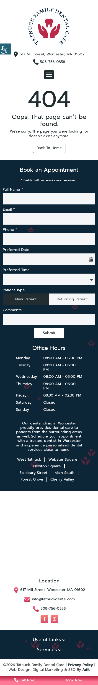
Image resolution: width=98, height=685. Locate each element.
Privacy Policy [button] (80, 665)
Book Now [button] (74, 680)
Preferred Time (16, 270)
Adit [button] (86, 669)
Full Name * (13, 189)
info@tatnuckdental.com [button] (53, 599)
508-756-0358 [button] (52, 62)
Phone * (10, 229)
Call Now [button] (26, 680)
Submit (49, 333)
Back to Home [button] (49, 148)
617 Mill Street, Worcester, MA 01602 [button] (52, 54)
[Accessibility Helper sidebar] (5, 48)
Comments (12, 310)
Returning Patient (72, 299)
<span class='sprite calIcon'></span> (91, 259)
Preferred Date (16, 249)
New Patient (26, 299)
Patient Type (14, 290)
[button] (49, 26)
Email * (9, 209)
